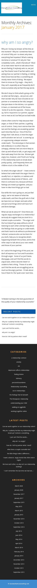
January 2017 (18, 498)
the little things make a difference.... (19, 453)
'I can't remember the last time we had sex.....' (19, 471)
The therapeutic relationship (19, 399)
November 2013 (18, 564)
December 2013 (18, 560)
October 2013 (18, 568)
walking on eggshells (19, 407)
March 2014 (19, 547)
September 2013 (18, 572)
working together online (19, 411)
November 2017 (18, 494)
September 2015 (18, 502)
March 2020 (19, 486)
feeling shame (19, 374)
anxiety (18, 362)
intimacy (19, 378)
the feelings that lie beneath (19, 395)
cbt (19, 366)
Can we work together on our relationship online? (18, 317)
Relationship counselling (19, 387)
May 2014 (19, 539)
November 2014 (18, 519)
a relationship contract (18, 358)
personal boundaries (19, 382)
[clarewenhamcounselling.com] (11, 7)
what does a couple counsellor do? (18, 449)
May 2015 (19, 506)
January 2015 (18, 515)
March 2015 (19, 511)
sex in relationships (19, 391)
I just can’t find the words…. (11, 328)
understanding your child (19, 403)
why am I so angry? (17, 42)
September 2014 (18, 527)
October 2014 (18, 523)
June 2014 (19, 535)
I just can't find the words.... (19, 437)
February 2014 (19, 552)
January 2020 (18, 490)
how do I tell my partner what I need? (14, 336)
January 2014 (18, 556)
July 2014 (19, 531)
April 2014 (19, 543)
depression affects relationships (18, 370)
